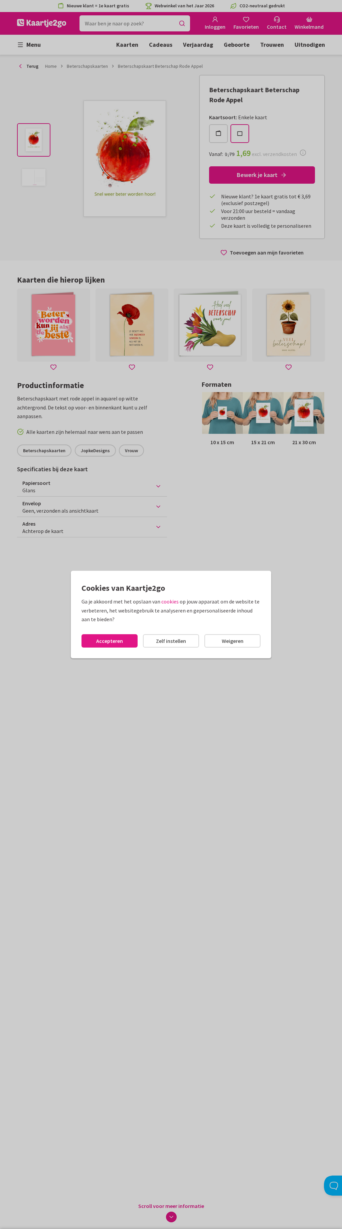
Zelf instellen (171, 641)
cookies (170, 601)
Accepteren (109, 641)
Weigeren (232, 641)
